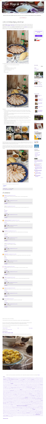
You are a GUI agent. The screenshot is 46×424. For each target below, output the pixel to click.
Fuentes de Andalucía (37, 392)
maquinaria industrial (14, 397)
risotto (38, 408)
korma (3, 395)
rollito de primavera (7, 409)
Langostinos (21, 395)
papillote (23, 401)
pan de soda (28, 400)
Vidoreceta (12, 415)
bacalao (20, 380)
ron (12, 409)
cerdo (21, 384)
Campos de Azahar (30, 382)
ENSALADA (12, 390)
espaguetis (36, 390)
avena (14, 380)
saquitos (35, 410)
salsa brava (7, 410)
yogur (40, 415)
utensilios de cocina (13, 414)
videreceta (10, 415)
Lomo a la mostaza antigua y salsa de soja (40, 103)
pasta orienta (34, 401)
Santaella (33, 410)
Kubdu (5, 395)
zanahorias (42, 415)
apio (19, 379)
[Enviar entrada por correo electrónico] (9, 188)
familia (23, 391)
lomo (10, 396)
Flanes (39, 391)
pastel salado (39, 401)
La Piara (14, 395)
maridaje (17, 397)
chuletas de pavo (36, 385)
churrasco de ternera (40, 385)
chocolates (27, 385)
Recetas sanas (15, 408)
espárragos (38, 390)
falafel (22, 391)
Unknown (5, 195)
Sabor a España (29, 409)
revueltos (37, 408)
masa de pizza (38, 397)
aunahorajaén (10, 380)
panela (40, 400)
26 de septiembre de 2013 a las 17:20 (11, 243)
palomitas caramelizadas (7, 400)
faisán (19, 391)
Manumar (4, 397)
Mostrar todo (42, 177)
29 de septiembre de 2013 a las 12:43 (13, 200)
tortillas (25, 413)
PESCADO (4, 403)
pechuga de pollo (25, 402)
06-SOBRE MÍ (36, 13)
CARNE (5, 189)
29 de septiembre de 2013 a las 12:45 (13, 271)
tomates (10, 413)
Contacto (36, 156)
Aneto (39, 378)
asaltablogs (32, 379)
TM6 (3, 413)
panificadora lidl (10, 401)
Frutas (29, 392)
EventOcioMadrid (15, 391)
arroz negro (26, 379)
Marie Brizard (19, 397)
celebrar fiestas (15, 384)
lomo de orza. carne (13, 396)
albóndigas (9, 378)
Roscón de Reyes (22, 409)
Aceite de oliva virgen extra (24, 377)
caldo (14, 382)
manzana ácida (6, 397)
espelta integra (8, 391)
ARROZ (24, 379)
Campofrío (28, 382)
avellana (12, 380)
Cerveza (30, 384)
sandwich (31, 410)
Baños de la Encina (39, 380)
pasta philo (37, 401)
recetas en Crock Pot (28, 407)
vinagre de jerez (16, 415)
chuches (33, 385)
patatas (13, 402)
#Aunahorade (8, 377)
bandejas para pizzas (35, 380)
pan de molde (26, 400)
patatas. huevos (15, 402)
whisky (33, 415)
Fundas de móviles (41, 392)
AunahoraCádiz (4, 380)
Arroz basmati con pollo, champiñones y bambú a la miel (40, 111)
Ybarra (35, 415)
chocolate (16, 385)
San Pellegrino (28, 410)
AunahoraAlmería (41, 379)
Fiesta (26, 391)
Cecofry (11, 384)
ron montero (14, 409)
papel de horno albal (20, 401)
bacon (22, 380)
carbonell (42, 382)
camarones (21, 382)
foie (42, 391)
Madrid (32, 396)
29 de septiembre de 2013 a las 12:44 (13, 214)
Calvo (19, 382)
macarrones (30, 396)
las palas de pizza (24, 395)
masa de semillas (41, 397)
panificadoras (13, 401)
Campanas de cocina (24, 382)
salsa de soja (12, 25)
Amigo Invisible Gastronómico (34, 378)
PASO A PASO (29, 401)
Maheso (37, 396)
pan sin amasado (34, 400)
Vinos (28, 415)
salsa (5, 410)
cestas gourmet (38, 384)
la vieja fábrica (16, 395)
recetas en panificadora (36, 407)
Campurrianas (34, 382)
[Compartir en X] (11, 188)
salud (26, 410)
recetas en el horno (32, 407)
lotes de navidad (24, 396)
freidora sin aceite (22, 392)
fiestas (28, 391)
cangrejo (38, 382)
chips (10, 385)
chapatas (6, 385)
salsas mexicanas (21, 410)
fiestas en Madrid (30, 391)
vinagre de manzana (20, 415)
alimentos (21, 378)
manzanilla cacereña (10, 397)
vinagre (13, 415)
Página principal (4, 13)
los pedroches (16, 396)
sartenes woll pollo (39, 410)
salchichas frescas (39, 409)
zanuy (3, 416)
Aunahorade (7, 380)
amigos (37, 378)
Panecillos (38, 400)
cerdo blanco (24, 384)
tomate (9, 413)
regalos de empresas (24, 408)
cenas (20, 384)
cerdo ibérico (26, 384)
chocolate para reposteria (23, 385)
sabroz (31, 409)
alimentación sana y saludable (17, 378)
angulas (42, 378)
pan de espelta (23, 400)
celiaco (17, 384)
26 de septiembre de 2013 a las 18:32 (11, 277)
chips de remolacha (13, 385)
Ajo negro (7, 378)
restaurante (35, 408)
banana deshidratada (31, 380)
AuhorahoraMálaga (37, 379)
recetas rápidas (13, 408)
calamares (13, 382)
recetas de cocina (10, 407)
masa (36, 397)
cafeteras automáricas (5, 382)
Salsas (18, 410)
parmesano (25, 401)
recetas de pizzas (24, 407)
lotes (21, 396)
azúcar (16, 380)
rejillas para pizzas (28, 408)
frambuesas (8, 392)
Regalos (21, 408)
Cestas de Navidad (35, 384)
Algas (13, 378)
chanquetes (4, 385)
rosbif (16, 409)
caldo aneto (16, 382)
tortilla (23, 413)
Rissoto (40, 408)
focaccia (41, 391)
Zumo (4, 416)
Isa (4, 298)
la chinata (11, 395)
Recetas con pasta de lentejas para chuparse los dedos (40, 100)
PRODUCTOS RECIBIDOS (9, 189)
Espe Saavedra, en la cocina (38, 167)
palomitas (4, 400)
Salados (33, 409)
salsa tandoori (16, 410)
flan (38, 391)
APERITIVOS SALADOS (14, 379)
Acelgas (30, 377)
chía (9, 385)
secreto (42, 410)
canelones (36, 382)
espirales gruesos (11, 391)
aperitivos (10, 379)
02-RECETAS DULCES (16, 13)
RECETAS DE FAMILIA (15, 407)
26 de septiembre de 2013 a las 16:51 (15, 220)
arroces (21, 379)
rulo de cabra (25, 409)
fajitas (20, 391)
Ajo (3, 378)
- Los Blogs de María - (15, 4)
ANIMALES (5, 379)
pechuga (22, 402)
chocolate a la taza (19, 385)
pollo (12, 404)
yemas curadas (38, 415)
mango (42, 396)
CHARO (5, 277)
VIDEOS (7, 415)
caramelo (40, 382)
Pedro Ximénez (28, 402)
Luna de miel (27, 396)
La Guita (12, 395)
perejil (38, 402)
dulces (21, 389)
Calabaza (11, 382)
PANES (42, 400)
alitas (24, 378)
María (7, 200)
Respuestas (6, 199)
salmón (42, 409)
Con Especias (5, 210)
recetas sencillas (18, 408)
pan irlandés (31, 400)
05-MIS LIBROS (32, 13)
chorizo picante (31, 385)
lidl (38, 395)
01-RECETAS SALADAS (10, 13)
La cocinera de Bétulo (37, 172)
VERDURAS (37, 414)
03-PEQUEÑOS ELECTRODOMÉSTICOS (25, 13)
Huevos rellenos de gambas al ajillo (8, 332)
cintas (42, 385)
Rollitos (9, 409)
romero (11, 409)
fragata (6, 392)
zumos (6, 416)
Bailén (23, 380)
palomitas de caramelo (12, 400)
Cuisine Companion (9, 388)
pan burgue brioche (19, 400)
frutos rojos (31, 392)
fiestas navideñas (34, 391)
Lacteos (19, 395)
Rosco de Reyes (18, 409)
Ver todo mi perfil (40, 84)
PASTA (32, 401)
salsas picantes (24, 410)
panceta (36, 400)
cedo (12, 384)
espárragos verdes (5, 391)
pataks (9, 402)
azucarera (18, 380)
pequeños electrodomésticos (33, 402)
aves (15, 380)
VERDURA (34, 414)
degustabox (33, 388)
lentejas (35, 395)
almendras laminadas (28, 378)
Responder (5, 197)
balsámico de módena (26, 380)
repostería (33, 408)
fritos (28, 392)
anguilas (40, 378)
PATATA (11, 402)
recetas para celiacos (5, 408)
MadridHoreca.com (34, 396)
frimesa (27, 392)
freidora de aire (11, 392)
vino (24, 415)
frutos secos (34, 392)
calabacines (8, 382)
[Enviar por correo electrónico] (10, 188)
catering (26, 383)
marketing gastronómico (31, 397)
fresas (25, 392)
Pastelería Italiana (5, 402)
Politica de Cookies (37, 155)
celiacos (19, 384)
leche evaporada (27, 395)
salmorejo (4, 410)
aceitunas (28, 377)
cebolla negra (9, 384)
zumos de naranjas (9, 416)
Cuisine (6, 388)
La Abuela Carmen (7, 395)
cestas (32, 384)
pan (14, 400)
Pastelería (42, 401)
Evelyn (5, 266)
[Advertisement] (39, 24)
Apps (20, 379)
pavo (20, 402)
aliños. (23, 378)
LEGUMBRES (32, 395)
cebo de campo (4, 384)
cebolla (7, 384)
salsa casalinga (10, 410)
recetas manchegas (41, 407)
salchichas (37, 409)
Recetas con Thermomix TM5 (6, 407)
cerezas (29, 384)
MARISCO (26, 397)
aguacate (37, 377)
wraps (34, 415)
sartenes (36, 410)
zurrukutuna (12, 416)
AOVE (7, 379)
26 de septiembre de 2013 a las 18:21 (10, 266)
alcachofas (12, 378)
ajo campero (5, 378)
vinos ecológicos (30, 415)
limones (41, 395)
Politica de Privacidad (37, 154)
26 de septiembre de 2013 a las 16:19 (11, 195)
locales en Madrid (8, 396)
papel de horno (16, 401)
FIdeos (25, 391)
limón (39, 395)
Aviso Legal (36, 153)
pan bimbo (16, 400)
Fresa (24, 392)
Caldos (18, 382)
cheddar (8, 385)
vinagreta (23, 415)
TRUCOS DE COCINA (39, 413)
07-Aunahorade (41, 13)
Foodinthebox (4, 392)
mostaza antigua (7, 25)
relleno (30, 408)
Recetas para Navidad (9, 408)
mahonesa (39, 396)
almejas (25, 378)
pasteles (8, 402)
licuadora (37, 395)
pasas (27, 401)
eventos (18, 391)
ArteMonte (29, 379)
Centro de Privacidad (37, 152)
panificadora (7, 401)
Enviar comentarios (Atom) (9, 329)
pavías (19, 402)
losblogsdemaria (19, 396)
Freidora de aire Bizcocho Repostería (16, 392)
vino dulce (26, 415)
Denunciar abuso (5, 418)
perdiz (37, 402)
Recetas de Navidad (20, 407)
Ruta (27, 409)
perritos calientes (41, 402)
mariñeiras (24, 397)
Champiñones (41, 384)
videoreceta (4, 415)
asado (30, 379)
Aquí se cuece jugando (38, 175)
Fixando (37, 391)
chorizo (28, 385)
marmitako (35, 397)
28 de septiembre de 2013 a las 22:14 (9, 298)
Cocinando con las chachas (7, 220)
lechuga (30, 395)
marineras (22, 397)
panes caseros (4, 401)
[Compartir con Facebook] (12, 188)
